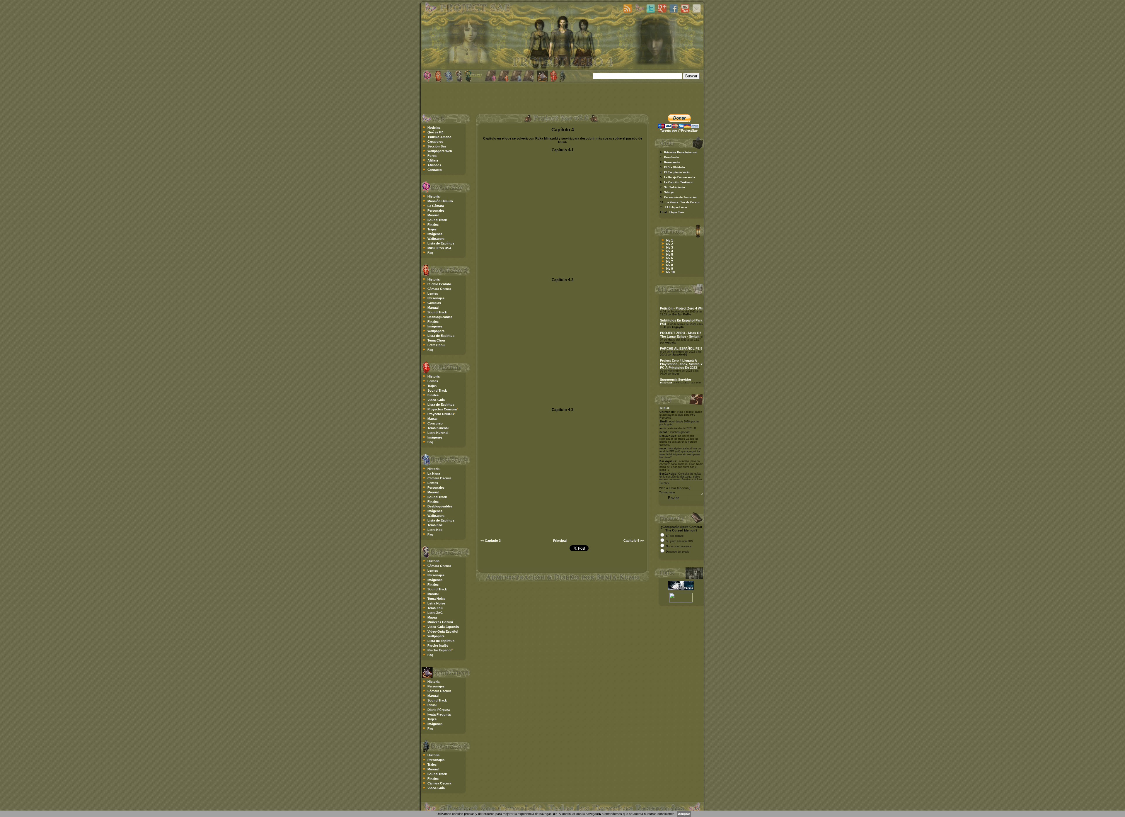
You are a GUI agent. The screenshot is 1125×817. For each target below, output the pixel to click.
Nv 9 (669, 268)
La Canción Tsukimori (678, 182)
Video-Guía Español (442, 631)
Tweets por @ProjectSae (679, 130)
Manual (433, 215)
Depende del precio (677, 551)
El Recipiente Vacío (677, 172)
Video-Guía (436, 400)
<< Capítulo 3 (490, 540)
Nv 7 (669, 261)
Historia (433, 196)
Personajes (435, 210)
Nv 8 (669, 265)
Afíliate (432, 160)
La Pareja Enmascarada (679, 177)
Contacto (434, 169)
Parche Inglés (437, 645)
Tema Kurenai (438, 428)
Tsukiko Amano (439, 137)
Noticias (433, 127)
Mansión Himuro (440, 201)
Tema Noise (436, 598)
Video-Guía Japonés (443, 627)
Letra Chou (436, 345)
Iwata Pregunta (439, 714)
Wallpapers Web (439, 151)
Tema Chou (436, 340)
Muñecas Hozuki (440, 622)
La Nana (433, 473)
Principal (560, 540)
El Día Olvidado (674, 167)
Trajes (432, 229)
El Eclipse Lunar (676, 207)
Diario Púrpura (438, 709)
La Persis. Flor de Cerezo (683, 202)
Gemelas (434, 303)
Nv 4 (669, 251)
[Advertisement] (562, 97)
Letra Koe (434, 529)
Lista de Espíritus (440, 243)
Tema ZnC (435, 608)
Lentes (432, 293)
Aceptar (684, 814)
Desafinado (671, 157)
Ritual (432, 705)
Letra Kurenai (437, 432)
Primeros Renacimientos (680, 152)
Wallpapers (435, 238)
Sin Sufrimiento (674, 187)
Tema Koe (435, 525)
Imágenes (434, 234)
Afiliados (434, 165)
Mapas (432, 418)
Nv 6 (669, 258)
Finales (433, 224)
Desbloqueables (439, 317)
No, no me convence (678, 546)
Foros (432, 155)
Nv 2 (669, 244)
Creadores (435, 141)
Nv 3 (669, 247)
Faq (430, 252)
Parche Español (439, 650)
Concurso (435, 423)
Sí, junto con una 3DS (679, 541)
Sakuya (669, 192)
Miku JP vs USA (439, 248)
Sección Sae (436, 146)
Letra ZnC (435, 612)
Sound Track (437, 220)
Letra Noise (436, 603)
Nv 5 (669, 254)
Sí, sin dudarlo (674, 535)
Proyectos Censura (442, 409)
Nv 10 (670, 272)
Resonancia (672, 162)
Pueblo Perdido (439, 284)
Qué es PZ (435, 132)
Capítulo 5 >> (633, 540)
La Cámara (435, 206)
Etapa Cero (676, 212)
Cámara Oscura (439, 289)
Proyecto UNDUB (440, 414)
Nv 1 (669, 240)
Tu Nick (664, 408)
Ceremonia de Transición (681, 197)
